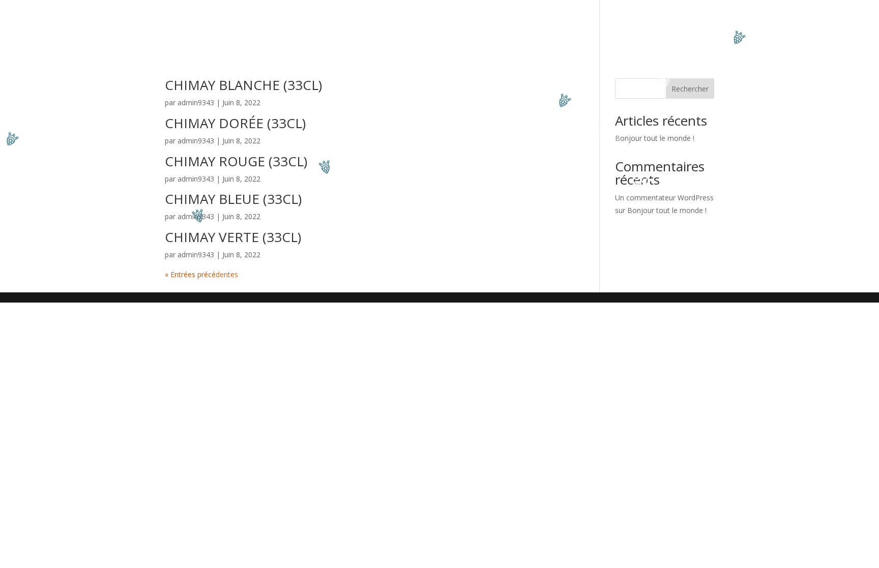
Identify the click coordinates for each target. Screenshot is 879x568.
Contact (606, 25)
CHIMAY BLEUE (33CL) (233, 199)
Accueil (227, 25)
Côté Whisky (557, 25)
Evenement (324, 25)
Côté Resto (271, 25)
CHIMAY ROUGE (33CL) (236, 161)
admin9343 (196, 102)
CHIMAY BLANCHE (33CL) (243, 85)
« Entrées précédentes (201, 274)
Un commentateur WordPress (664, 197)
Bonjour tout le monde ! (654, 138)
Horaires (649, 25)
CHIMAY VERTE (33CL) (233, 237)
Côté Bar (373, 25)
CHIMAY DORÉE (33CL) (235, 123)
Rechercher (690, 89)
